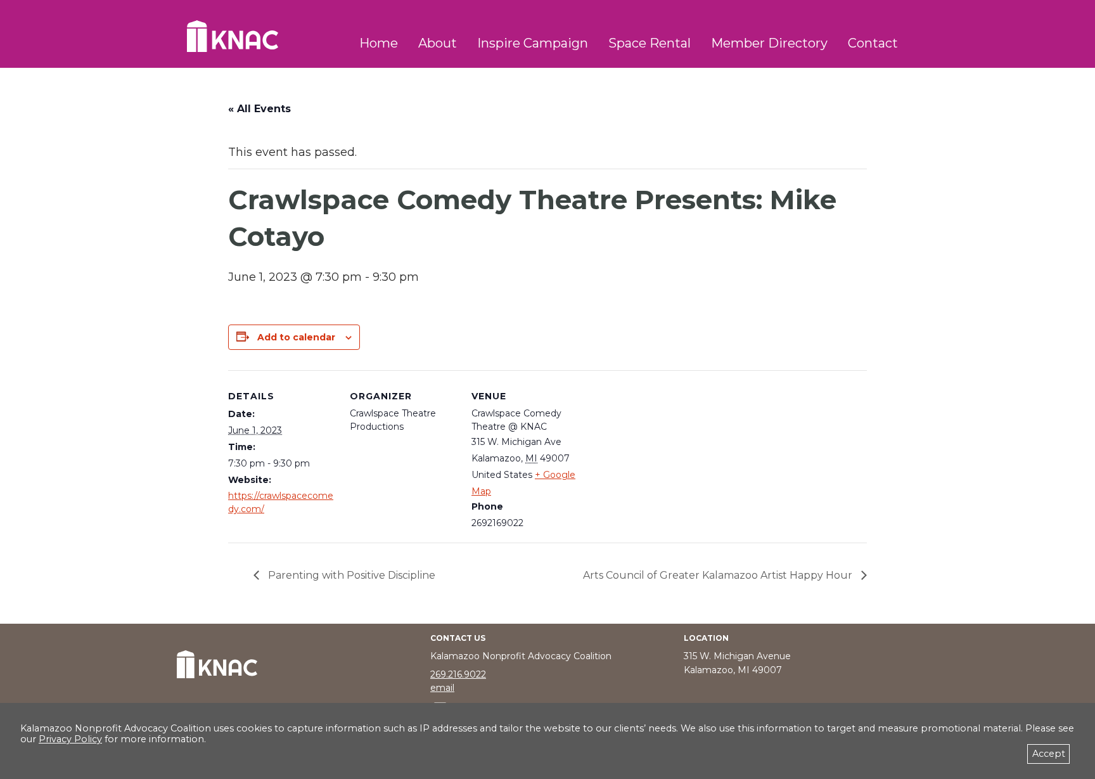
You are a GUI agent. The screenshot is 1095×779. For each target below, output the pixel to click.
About (437, 43)
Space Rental (649, 43)
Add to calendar (296, 337)
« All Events (259, 109)
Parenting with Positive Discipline (350, 575)
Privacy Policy (70, 739)
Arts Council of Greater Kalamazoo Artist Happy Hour (719, 575)
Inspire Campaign (532, 43)
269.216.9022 (458, 674)
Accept (1048, 753)
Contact (873, 43)
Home (378, 43)
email (442, 687)
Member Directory (769, 43)
